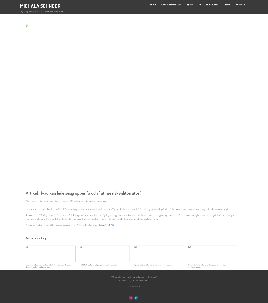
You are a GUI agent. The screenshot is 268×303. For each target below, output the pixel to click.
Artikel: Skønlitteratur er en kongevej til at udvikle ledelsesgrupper (207, 266)
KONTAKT (240, 4)
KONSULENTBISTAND (171, 4)
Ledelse (75, 201)
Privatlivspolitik (134, 286)
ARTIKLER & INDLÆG (208, 4)
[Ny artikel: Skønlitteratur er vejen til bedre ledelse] (159, 261)
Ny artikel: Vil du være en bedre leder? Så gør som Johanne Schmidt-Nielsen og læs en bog (49, 266)
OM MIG (227, 4)
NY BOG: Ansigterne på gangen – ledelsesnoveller (99, 265)
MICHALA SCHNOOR (40, 6)
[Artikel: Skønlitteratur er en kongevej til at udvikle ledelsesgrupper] (213, 261)
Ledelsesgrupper (101, 201)
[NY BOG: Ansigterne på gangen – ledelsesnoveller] (105, 261)
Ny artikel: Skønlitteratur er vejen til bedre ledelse (153, 265)
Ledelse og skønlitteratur (87, 201)
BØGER (190, 4)
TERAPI (152, 4)
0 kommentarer (63, 201)
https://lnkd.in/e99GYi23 (103, 225)
